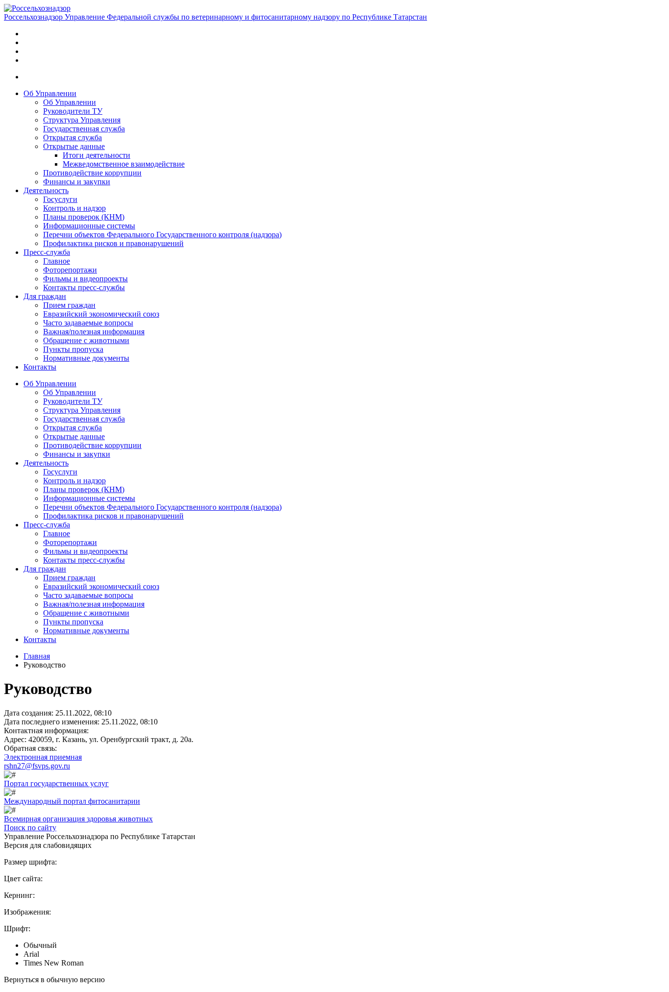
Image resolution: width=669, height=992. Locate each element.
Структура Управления (81, 120)
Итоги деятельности (96, 155)
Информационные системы (89, 226)
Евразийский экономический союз (101, 314)
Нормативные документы (86, 358)
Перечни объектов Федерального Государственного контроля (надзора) (162, 234)
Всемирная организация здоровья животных (78, 819)
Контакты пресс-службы (84, 287)
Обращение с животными (86, 340)
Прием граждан (69, 305)
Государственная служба (84, 128)
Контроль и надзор (74, 208)
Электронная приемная (43, 757)
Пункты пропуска (73, 349)
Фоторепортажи (70, 270)
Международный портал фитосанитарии (72, 801)
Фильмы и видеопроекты (85, 278)
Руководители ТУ (72, 111)
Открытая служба (72, 137)
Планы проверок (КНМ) (83, 217)
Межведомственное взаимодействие (124, 164)
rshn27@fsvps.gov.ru (37, 766)
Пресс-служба (47, 252)
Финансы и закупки (76, 181)
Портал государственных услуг (56, 783)
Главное (56, 261)
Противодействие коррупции (92, 173)
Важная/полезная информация (93, 331)
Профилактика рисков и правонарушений (113, 243)
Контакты (40, 367)
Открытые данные (74, 146)
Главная (37, 656)
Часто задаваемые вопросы (88, 323)
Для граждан (45, 296)
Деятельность (46, 190)
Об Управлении (50, 93)
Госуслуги (60, 199)
